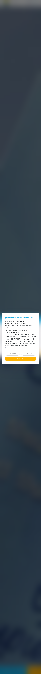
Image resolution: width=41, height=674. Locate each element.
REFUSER (29, 353)
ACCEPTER (20, 359)
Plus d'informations (11, 348)
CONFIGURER (12, 353)
